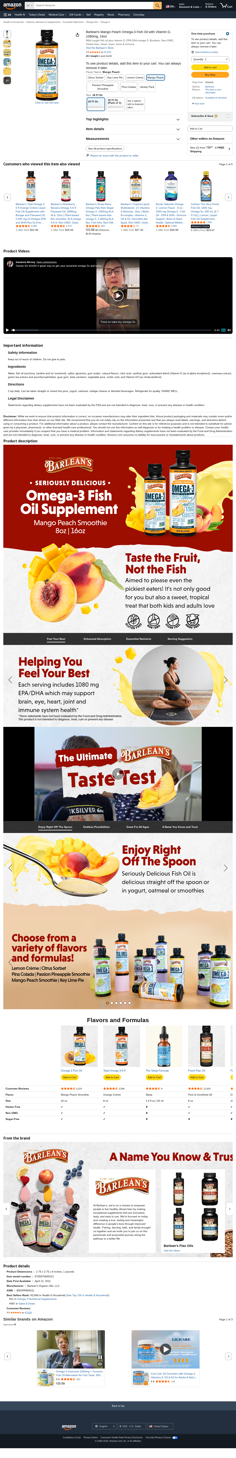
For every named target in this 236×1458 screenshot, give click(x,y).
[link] (31, 213)
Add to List (196, 128)
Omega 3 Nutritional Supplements (37, 1298)
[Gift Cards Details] (83, 14)
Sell (88, 14)
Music (110, 14)
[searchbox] (93, 5)
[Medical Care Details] (66, 14)
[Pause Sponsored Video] (100, 1357)
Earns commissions (47, 262)
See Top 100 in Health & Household (87, 1295)
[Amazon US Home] (69, 1427)
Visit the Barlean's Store (100, 47)
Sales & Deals (27, 1303)
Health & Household (13, 22)
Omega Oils (92, 22)
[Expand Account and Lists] (201, 7)
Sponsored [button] (8, 1324)
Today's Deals (37, 14)
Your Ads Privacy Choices (158, 1437)
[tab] (56, 639)
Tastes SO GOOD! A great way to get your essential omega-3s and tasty (58, 265)
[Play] (6, 330)
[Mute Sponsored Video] (100, 1364)
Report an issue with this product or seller (114, 155)
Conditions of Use (72, 1437)
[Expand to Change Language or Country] (114, 1426)
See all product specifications (105, 148)
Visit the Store (172, 1250)
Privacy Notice (91, 1437)
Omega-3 (105, 22)
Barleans (209, 86)
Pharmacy (124, 14)
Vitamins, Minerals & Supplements (43, 22)
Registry (99, 14)
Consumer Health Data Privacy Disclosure (121, 1437)
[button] (7, 14)
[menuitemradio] (223, 330)
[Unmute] (229, 330)
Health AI (20, 14)
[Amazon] (12, 5)
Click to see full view (47, 102)
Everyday (138, 14)
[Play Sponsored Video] (165, 1349)
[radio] (7, 34)
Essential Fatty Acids (73, 22)
